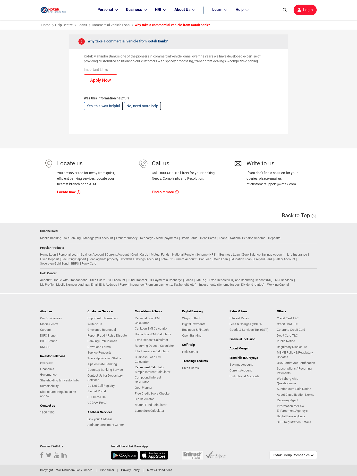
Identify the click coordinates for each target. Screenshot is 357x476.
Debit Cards (208, 238)
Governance (48, 374)
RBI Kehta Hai (96, 397)
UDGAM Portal (97, 402)
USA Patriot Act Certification (296, 363)
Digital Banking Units (291, 416)
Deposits (274, 238)
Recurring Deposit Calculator (154, 345)
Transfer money (126, 238)
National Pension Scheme (247, 238)
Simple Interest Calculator (152, 372)
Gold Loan (221, 259)
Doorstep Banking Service (105, 369)
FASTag (201, 280)
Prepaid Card (263, 259)
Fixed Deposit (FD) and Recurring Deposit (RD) (240, 280)
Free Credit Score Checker (152, 393)
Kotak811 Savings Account (139, 259)
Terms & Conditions (159, 470)
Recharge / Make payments (159, 238)
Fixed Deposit (49, 259)
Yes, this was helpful (103, 106)
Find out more (163, 192)
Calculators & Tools (148, 311)
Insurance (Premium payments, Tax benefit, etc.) (163, 284)
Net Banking (72, 238)
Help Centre (64, 25)
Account (45, 280)
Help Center (190, 352)
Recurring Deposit (73, 259)
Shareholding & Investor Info (59, 380)
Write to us (94, 324)
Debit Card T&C (287, 335)
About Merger (239, 348)
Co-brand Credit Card (291, 329)
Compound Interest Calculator (148, 380)
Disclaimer (107, 470)
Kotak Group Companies (291, 455)
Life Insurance (297, 254)
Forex (123, 284)
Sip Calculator (144, 399)
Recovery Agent (287, 400)
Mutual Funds (160, 254)
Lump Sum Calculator (149, 410)
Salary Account (284, 259)
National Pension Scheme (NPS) (194, 254)
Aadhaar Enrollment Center (105, 425)
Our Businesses (51, 318)
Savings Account (92, 254)
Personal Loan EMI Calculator (148, 320)
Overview (46, 363)
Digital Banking (192, 311)
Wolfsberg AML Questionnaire (287, 381)
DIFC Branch (48, 335)
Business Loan (229, 254)
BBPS (75, 263)
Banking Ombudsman (102, 341)
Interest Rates (239, 318)
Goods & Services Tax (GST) (249, 329)
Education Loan (241, 259)
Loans (82, 25)
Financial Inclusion (242, 339)
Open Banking (191, 335)
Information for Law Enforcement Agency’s (292, 408)
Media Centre (49, 324)
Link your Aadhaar (99, 419)
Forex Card (89, 263)
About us (46, 311)
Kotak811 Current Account (178, 259)
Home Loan (48, 254)
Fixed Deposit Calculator (151, 340)
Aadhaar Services (99, 412)
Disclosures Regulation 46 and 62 (58, 394)
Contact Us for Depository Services (105, 378)
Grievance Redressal (101, 329)
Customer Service (100, 311)
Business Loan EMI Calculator (148, 359)
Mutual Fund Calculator (150, 405)
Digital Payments (193, 324)
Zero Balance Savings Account (263, 254)
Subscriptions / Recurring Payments (294, 371)
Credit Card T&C (287, 318)
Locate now (66, 192)
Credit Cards (189, 238)
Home (45, 25)
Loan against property (103, 259)
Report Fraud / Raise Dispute (107, 335)
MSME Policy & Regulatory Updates (295, 355)
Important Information (102, 318)
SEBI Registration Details (294, 422)
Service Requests (99, 352)
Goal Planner (143, 387)
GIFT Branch (48, 341)
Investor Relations (52, 356)
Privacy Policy (130, 470)
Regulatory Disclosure (292, 347)
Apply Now (100, 80)
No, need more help (142, 106)
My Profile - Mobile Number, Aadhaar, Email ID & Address (78, 284)
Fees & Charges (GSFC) (246, 324)
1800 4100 (47, 412)
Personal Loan (68, 254)
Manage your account (98, 238)
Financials (47, 369)
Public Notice (286, 341)
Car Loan (205, 259)
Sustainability (49, 386)
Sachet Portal (96, 391)
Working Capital (278, 284)
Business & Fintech (195, 329)
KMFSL (45, 347)
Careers (45, 329)
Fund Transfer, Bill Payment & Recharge (155, 280)
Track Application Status (104, 358)
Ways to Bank (191, 318)
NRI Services (284, 280)
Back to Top (296, 215)
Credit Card (97, 280)
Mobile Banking (50, 238)
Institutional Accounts (245, 376)
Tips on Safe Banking (102, 364)
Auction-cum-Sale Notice (294, 389)
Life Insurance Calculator (152, 351)
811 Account (116, 280)
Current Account (118, 254)
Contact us (47, 405)
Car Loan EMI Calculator (151, 328)
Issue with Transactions (70, 280)
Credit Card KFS (287, 324)
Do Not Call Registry (101, 385)
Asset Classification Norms (295, 394)
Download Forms (99, 347)
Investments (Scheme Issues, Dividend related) (231, 284)
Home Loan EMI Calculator (153, 334)
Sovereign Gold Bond (54, 263)
